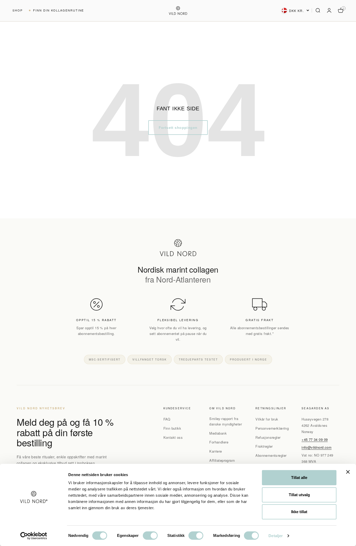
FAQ (166, 419)
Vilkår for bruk (266, 419)
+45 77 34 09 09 (315, 439)
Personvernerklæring (272, 428)
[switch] (150, 535)
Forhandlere (218, 442)
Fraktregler (264, 446)
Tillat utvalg (299, 495)
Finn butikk (172, 428)
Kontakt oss (173, 437)
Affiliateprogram (222, 460)
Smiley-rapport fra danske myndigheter (225, 421)
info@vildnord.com (317, 447)
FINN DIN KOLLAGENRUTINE (58, 10)
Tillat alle (299, 477)
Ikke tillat (299, 511)
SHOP (18, 10)
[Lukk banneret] (348, 472)
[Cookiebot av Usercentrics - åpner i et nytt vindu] (34, 536)
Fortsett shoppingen (178, 127)
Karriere (215, 451)
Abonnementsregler (270, 455)
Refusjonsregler (267, 437)
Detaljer (275, 535)
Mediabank (218, 433)
